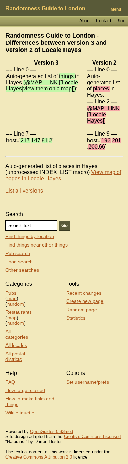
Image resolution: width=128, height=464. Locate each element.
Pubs (10, 293)
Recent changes (83, 293)
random (15, 304)
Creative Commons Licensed (92, 436)
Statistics (75, 318)
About (85, 20)
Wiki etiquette (19, 413)
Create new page (84, 301)
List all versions (24, 191)
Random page (81, 309)
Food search (19, 261)
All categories (16, 334)
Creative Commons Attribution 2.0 (38, 457)
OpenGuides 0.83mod (51, 431)
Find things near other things (36, 245)
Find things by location (29, 236)
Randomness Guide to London (45, 8)
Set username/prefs (87, 382)
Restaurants (18, 312)
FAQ (10, 382)
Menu (116, 9)
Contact (103, 20)
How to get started (25, 390)
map (12, 298)
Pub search (17, 253)
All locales (16, 345)
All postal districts (15, 356)
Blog (120, 20)
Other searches (22, 270)
